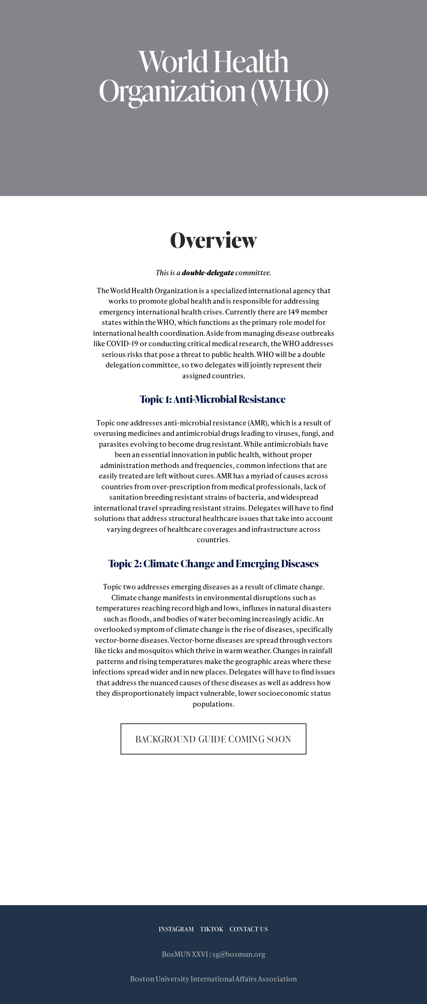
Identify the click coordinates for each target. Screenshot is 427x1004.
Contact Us (249, 929)
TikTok (212, 929)
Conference (174, 22)
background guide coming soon (213, 739)
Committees (324, 22)
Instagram (176, 929)
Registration (116, 22)
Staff (367, 22)
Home (37, 22)
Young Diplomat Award (249, 22)
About (69, 22)
